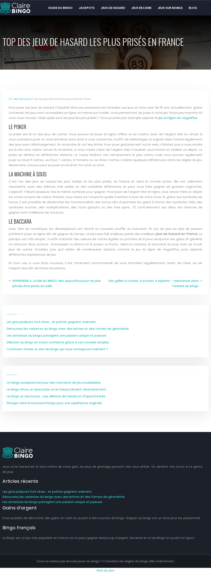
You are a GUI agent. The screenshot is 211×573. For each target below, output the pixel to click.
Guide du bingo (60, 8)
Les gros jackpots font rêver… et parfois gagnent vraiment (51, 322)
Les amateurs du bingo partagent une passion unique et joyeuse (56, 335)
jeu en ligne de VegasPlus (177, 118)
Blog (193, 8)
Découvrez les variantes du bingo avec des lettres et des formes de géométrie (68, 328)
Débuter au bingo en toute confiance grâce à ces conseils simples (58, 342)
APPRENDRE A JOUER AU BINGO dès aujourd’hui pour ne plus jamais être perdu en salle (56, 283)
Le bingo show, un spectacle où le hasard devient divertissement (56, 389)
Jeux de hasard (113, 8)
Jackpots (87, 8)
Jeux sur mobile (170, 8)
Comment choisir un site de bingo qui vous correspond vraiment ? (57, 349)
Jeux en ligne (141, 8)
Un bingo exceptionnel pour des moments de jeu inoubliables (54, 382)
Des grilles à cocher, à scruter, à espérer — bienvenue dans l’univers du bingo (154, 283)
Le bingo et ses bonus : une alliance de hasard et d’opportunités (56, 396)
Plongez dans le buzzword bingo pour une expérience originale (54, 403)
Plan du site (105, 570)
